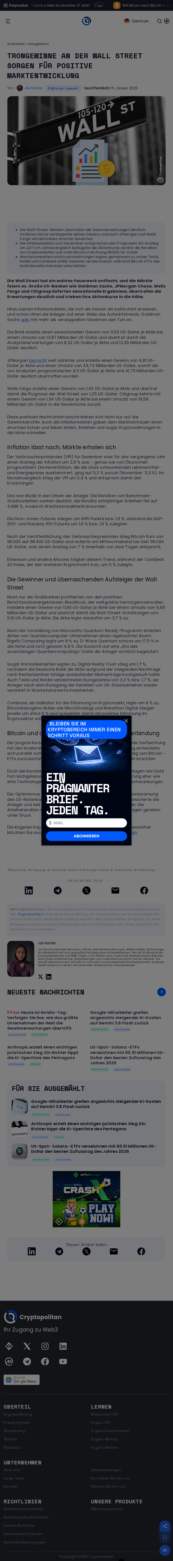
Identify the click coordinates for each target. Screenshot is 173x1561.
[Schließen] (126, 721)
